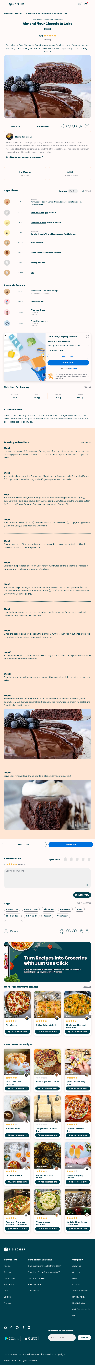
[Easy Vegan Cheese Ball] (47, 1070)
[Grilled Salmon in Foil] (47, 1013)
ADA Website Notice (81, 1309)
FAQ (74, 1315)
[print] (62, 126)
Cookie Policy (78, 1303)
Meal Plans (9, 1284)
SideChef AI (33, 1290)
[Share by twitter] (82, 126)
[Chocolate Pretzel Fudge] (47, 1164)
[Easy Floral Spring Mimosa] (78, 1164)
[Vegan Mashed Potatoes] (47, 1211)
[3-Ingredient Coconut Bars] (47, 1117)
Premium (8, 1303)
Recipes (8, 1266)
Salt (32, 272)
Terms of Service (80, 1290)
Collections (9, 1278)
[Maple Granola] (17, 1117)
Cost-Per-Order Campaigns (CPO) (44, 1272)
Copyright (60, 1354)
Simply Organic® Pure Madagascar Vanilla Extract (54, 234)
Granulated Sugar (39, 212)
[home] (16, 4)
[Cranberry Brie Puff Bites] (78, 1117)
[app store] (31, 1338)
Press (74, 1278)
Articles (7, 1272)
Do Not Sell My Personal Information (36, 1354)
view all (87, 987)
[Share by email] (88, 126)
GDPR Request (11, 1354)
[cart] (86, 4)
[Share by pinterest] (69, 126)
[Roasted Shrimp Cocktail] (17, 1070)
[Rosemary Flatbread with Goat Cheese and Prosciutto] (17, 1211)
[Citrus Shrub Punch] (17, 1164)
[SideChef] (14, 1250)
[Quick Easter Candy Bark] (78, 1070)
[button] (5, 3)
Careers (76, 1272)
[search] (80, 4)
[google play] (12, 1338)
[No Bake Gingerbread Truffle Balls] (78, 1211)
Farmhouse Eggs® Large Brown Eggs (47, 202)
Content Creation (36, 1278)
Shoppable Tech (36, 1284)
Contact (76, 1284)
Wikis (6, 1290)
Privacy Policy (78, 1296)
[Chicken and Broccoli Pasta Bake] (77, 1013)
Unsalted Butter (38, 222)
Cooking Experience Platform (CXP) (44, 1266)
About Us (76, 1266)
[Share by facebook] (75, 126)
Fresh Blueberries (39, 321)
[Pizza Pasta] (17, 1013)
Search (7, 1296)
